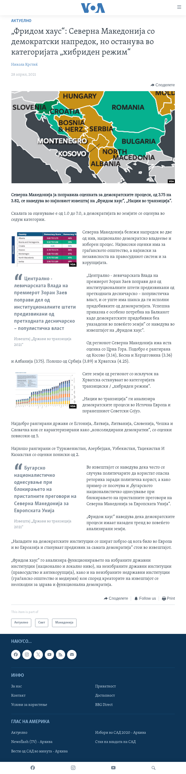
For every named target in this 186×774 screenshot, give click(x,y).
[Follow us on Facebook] (15, 654)
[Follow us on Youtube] (49, 654)
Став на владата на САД (115, 742)
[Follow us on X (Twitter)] (38, 654)
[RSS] (60, 654)
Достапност (105, 696)
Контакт (18, 696)
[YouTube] (113, 768)
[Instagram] (73, 768)
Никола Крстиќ (24, 65)
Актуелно (21, 21)
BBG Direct (104, 705)
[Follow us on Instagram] (26, 654)
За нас (16, 686)
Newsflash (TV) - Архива (32, 742)
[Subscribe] (71, 654)
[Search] (153, 768)
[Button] (163, 85)
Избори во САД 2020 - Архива (120, 733)
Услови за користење (29, 705)
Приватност (105, 686)
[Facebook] (32, 768)
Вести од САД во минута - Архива (39, 751)
